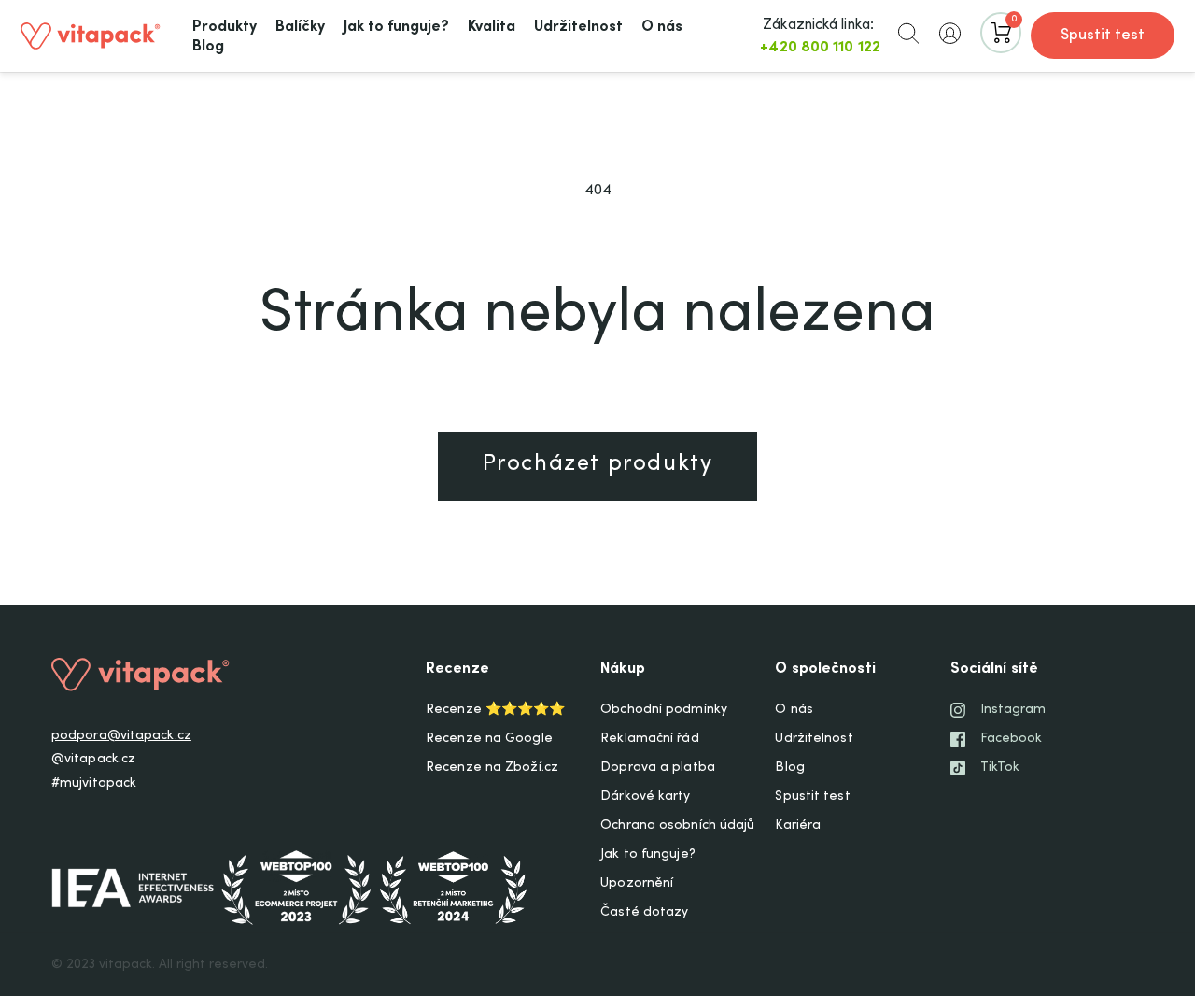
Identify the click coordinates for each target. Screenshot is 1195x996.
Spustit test (1103, 35)
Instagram (1013, 710)
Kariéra (798, 825)
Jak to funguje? (648, 854)
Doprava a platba (657, 768)
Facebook (1011, 739)
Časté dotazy (644, 912)
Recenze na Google (489, 739)
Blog (789, 768)
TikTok (1000, 768)
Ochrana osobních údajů (677, 825)
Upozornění (636, 883)
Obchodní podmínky (663, 710)
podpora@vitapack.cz (121, 736)
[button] (908, 32)
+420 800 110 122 (820, 47)
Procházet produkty (598, 465)
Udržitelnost (813, 739)
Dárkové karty (645, 797)
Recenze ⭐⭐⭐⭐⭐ (495, 710)
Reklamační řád (649, 739)
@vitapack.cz (93, 759)
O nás (794, 710)
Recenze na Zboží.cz (492, 768)
